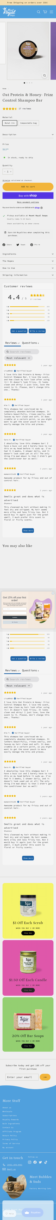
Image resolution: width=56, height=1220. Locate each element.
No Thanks (14, 622)
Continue (14, 617)
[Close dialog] (53, 593)
